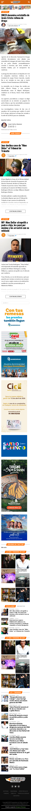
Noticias (5, 791)
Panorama (13, 791)
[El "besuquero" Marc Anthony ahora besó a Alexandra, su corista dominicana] (23, 595)
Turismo (6, 793)
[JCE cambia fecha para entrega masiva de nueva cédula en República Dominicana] (8, 576)
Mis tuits (4, 547)
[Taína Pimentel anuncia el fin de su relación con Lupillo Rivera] (8, 561)
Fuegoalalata (11, 156)
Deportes (16, 795)
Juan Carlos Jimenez (13, 25)
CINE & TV (13, 793)
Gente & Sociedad (23, 793)
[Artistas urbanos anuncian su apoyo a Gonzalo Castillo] (8, 595)
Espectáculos (23, 791)
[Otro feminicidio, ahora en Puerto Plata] (23, 571)
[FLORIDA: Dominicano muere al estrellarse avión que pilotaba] (23, 580)
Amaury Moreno (21, 807)
